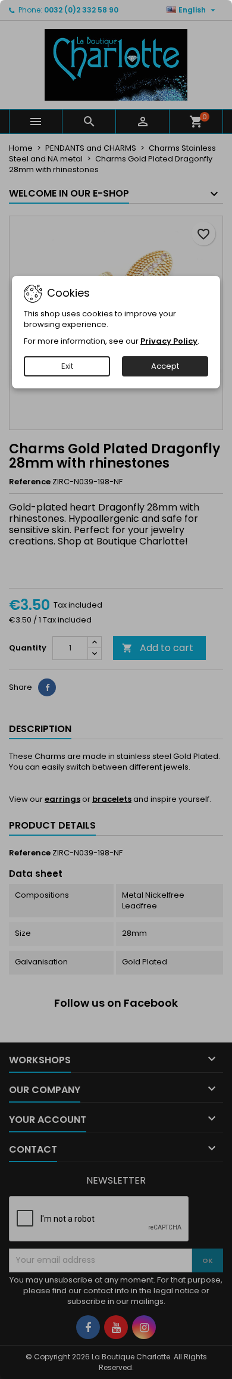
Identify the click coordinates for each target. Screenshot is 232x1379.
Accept (165, 366)
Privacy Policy (168, 341)
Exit (67, 366)
